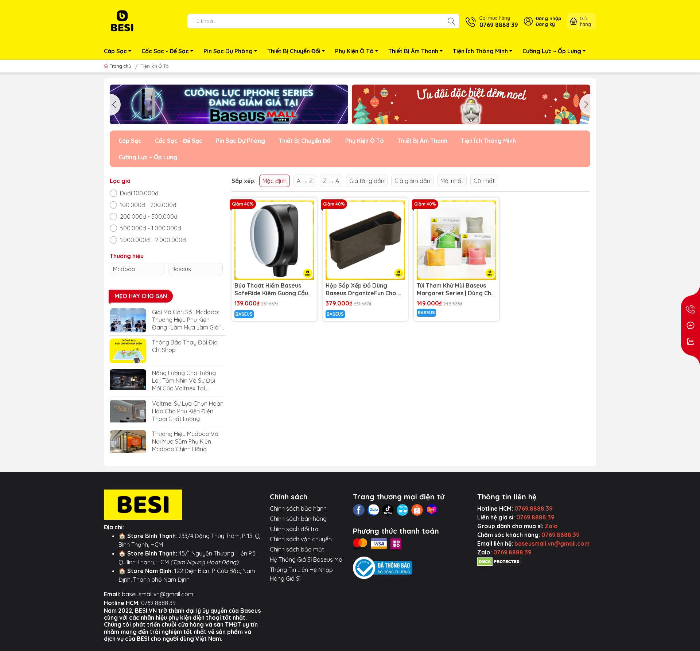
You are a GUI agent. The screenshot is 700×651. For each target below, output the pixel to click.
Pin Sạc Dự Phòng (228, 51)
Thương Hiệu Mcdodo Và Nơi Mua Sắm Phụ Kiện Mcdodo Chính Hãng (185, 441)
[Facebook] (359, 510)
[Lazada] (432, 510)
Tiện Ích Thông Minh (480, 51)
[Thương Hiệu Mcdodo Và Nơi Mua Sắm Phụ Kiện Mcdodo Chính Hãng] (128, 442)
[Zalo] (373, 510)
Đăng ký (545, 24)
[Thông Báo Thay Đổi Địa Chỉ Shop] (128, 351)
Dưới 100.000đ (139, 193)
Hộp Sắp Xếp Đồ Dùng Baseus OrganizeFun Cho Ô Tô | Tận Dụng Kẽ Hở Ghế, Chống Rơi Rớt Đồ (364, 289)
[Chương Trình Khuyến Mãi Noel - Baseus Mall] (471, 104)
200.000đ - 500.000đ (149, 216)
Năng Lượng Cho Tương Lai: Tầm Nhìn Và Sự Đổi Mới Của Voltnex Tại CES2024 (184, 380)
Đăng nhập (548, 18)
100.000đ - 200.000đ (148, 204)
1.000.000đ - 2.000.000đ (153, 239)
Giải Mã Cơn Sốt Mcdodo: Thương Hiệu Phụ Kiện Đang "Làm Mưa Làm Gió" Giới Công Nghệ (186, 319)
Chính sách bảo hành (298, 508)
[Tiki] (402, 510)
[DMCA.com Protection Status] (499, 561)
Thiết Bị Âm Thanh (413, 51)
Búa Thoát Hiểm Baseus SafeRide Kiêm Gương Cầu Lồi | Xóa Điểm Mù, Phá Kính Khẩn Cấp (272, 289)
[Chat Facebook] (690, 325)
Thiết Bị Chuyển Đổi (293, 51)
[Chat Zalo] (690, 341)
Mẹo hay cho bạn (140, 296)
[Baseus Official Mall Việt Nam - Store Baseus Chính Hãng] (122, 20)
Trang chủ (120, 66)
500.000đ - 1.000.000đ (150, 228)
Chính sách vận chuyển (301, 539)
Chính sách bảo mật (297, 549)
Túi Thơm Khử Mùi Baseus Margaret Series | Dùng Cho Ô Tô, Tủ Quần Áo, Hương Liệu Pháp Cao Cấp (456, 289)
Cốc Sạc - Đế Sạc (165, 51)
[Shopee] (417, 510)
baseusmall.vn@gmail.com (157, 594)
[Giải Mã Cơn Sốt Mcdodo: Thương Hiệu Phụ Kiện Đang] (128, 320)
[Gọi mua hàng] (690, 309)
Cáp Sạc (115, 51)
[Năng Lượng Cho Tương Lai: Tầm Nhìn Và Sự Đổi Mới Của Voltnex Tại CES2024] (128, 381)
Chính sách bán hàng (298, 518)
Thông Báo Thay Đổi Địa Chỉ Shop (185, 346)
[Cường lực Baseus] (229, 104)
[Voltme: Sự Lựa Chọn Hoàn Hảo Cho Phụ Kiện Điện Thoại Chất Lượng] (128, 412)
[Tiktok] (388, 510)
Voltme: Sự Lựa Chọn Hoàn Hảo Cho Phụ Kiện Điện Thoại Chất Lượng (187, 411)
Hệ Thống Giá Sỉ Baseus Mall (307, 559)
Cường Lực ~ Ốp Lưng (551, 51)
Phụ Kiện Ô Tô (354, 51)
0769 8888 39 (158, 603)
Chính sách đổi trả (294, 529)
